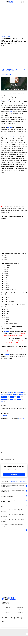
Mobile (9, 36)
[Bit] (3, 621)
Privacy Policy (20, 612)
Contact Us (20, 607)
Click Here (6, 354)
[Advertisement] (14, 20)
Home (2, 36)
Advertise (20, 609)
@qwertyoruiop (5, 99)
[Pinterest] (18, 618)
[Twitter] (11, 618)
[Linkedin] (14, 618)
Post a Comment (4, 415)
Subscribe (14, 474)
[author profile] (3, 45)
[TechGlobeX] (9, 2)
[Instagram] (21, 618)
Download (6, 331)
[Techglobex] (2, 618)
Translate (22, 418)
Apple (5, 36)
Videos (8, 612)
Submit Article (8, 609)
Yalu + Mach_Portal (15, 137)
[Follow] (6, 618)
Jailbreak (9, 127)
